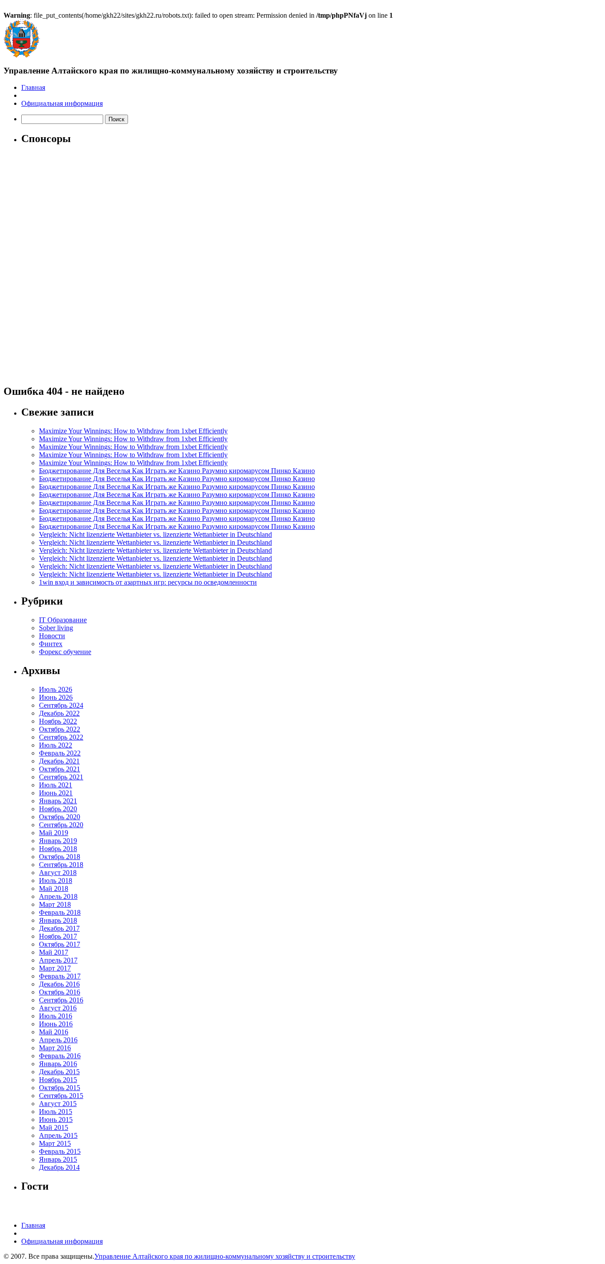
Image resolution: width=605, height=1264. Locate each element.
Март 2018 (55, 904)
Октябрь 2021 (59, 769)
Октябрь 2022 (59, 729)
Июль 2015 (55, 1111)
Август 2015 (58, 1103)
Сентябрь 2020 (61, 825)
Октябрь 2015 (59, 1087)
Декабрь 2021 (59, 761)
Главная (33, 87)
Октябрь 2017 (59, 944)
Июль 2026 (55, 689)
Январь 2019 (58, 840)
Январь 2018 (58, 920)
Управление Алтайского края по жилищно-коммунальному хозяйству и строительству (224, 1256)
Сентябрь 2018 (61, 864)
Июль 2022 (55, 745)
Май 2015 (53, 1127)
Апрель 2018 (58, 896)
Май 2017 (53, 952)
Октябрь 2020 (59, 817)
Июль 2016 (55, 1016)
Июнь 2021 (56, 793)
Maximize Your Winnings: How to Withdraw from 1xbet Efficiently (133, 431)
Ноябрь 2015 (58, 1079)
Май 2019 (53, 832)
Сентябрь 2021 (61, 777)
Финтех (50, 643)
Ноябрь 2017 (58, 936)
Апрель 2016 (58, 1040)
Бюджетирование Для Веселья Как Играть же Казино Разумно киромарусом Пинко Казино (177, 470)
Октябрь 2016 (59, 992)
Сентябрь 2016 (61, 1000)
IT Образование (63, 620)
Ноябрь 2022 (58, 721)
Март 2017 (55, 968)
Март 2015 (55, 1143)
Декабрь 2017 (59, 928)
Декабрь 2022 (59, 713)
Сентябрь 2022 (61, 737)
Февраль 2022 (60, 753)
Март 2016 (55, 1048)
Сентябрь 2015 (61, 1095)
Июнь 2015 (56, 1119)
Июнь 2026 (56, 697)
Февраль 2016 (60, 1056)
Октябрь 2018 (59, 856)
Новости (52, 636)
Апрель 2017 (58, 960)
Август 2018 (58, 872)
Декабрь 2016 (59, 984)
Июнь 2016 (56, 1024)
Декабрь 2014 (59, 1167)
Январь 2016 (58, 1063)
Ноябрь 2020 (58, 809)
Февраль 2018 (60, 912)
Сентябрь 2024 (61, 705)
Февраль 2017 (60, 976)
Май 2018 (53, 888)
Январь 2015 (58, 1159)
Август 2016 (58, 1008)
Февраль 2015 (60, 1151)
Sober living (56, 628)
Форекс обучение (65, 651)
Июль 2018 (55, 880)
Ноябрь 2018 (58, 848)
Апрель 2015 (58, 1135)
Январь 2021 (58, 801)
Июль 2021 (55, 785)
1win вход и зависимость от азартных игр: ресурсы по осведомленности (148, 582)
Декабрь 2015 (59, 1071)
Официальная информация (62, 103)
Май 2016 (53, 1032)
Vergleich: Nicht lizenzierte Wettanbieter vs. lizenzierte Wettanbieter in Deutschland (155, 534)
